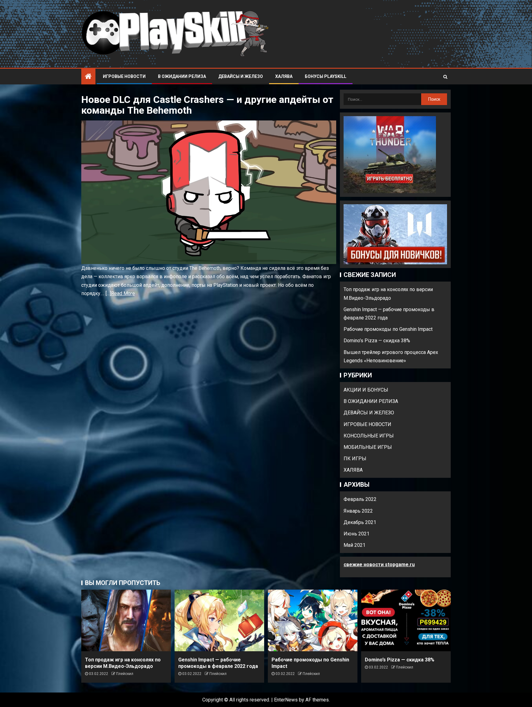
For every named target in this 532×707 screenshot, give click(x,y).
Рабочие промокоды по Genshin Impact (388, 329)
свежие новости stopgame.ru (379, 564)
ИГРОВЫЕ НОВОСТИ (124, 76)
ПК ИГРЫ (355, 458)
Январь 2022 (358, 511)
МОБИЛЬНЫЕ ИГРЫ (368, 447)
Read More (123, 293)
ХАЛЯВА (283, 76)
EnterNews (286, 700)
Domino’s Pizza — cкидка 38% (377, 340)
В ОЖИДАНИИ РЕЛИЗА (182, 76)
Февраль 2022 (360, 499)
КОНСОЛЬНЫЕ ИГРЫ (369, 436)
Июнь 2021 (356, 534)
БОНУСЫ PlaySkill (325, 76)
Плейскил (124, 674)
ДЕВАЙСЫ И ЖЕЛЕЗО (240, 76)
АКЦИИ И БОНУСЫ (366, 390)
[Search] (445, 77)
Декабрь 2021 (360, 522)
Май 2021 (354, 545)
